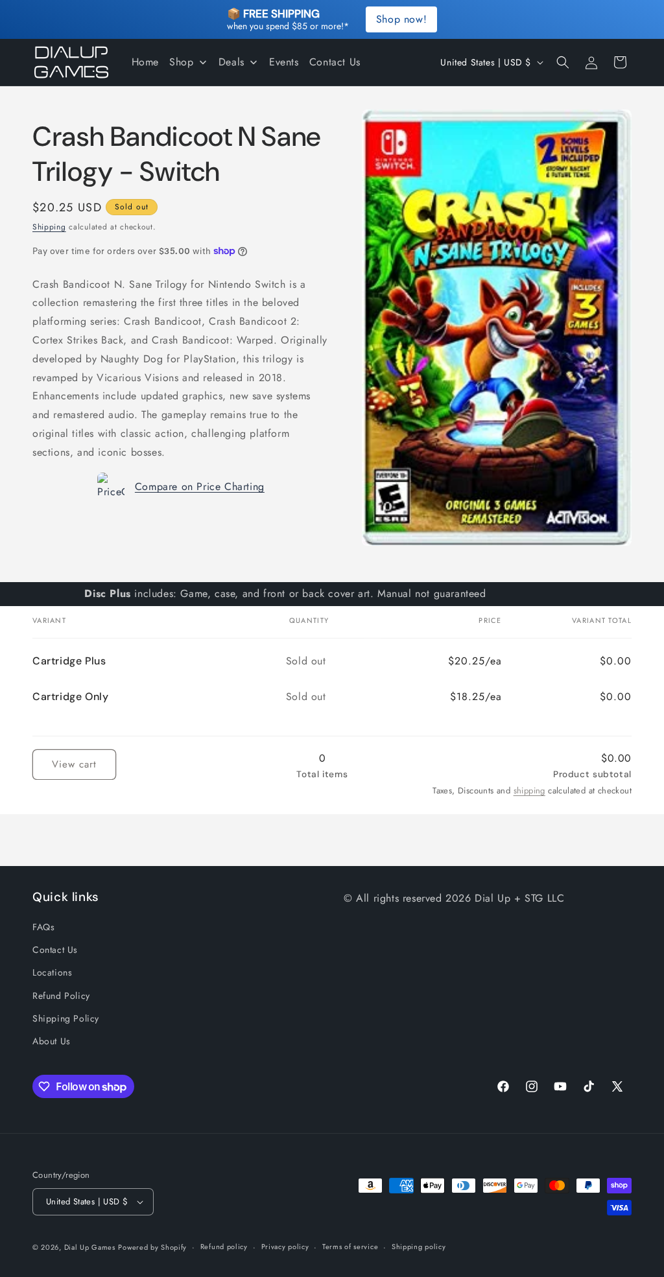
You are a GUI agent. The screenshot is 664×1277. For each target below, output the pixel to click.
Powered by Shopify (152, 1247)
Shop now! (401, 19)
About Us (51, 1041)
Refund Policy (61, 995)
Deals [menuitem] (231, 61)
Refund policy (224, 1246)
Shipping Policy (65, 1018)
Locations (52, 972)
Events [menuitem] (284, 61)
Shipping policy (419, 1246)
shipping (529, 790)
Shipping (49, 227)
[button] (563, 62)
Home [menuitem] (145, 61)
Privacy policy (285, 1246)
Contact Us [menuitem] (335, 61)
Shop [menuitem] (181, 61)
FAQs (43, 926)
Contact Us (55, 949)
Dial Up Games (89, 1247)
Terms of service (350, 1246)
